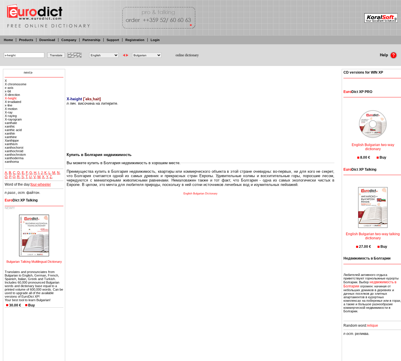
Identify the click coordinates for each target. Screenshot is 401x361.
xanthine (11, 137)
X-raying (11, 116)
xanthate (11, 123)
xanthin (10, 133)
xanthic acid (13, 130)
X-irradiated (13, 102)
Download (47, 40)
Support (113, 40)
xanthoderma (14, 158)
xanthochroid (14, 151)
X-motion (11, 109)
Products (26, 40)
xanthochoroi (14, 147)
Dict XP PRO (357, 92)
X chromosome (15, 84)
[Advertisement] (200, 79)
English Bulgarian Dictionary (200, 193)
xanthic (10, 126)
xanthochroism (15, 154)
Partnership (91, 40)
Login (155, 40)
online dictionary (187, 55)
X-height (10, 98)
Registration (134, 40)
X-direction (12, 94)
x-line (8, 105)
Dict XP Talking (21, 200)
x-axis (9, 87)
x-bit (8, 91)
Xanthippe (12, 140)
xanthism (11, 144)
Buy (31, 305)
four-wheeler (41, 184)
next (27, 72)
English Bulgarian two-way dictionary (373, 147)
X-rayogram (13, 119)
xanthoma (12, 161)
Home (8, 40)
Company (68, 40)
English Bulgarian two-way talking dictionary (373, 236)
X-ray (9, 112)
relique (372, 325)
